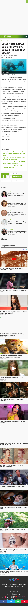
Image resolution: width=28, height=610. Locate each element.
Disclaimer (16, 588)
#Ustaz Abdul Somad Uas (17, 181)
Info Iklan (7, 586)
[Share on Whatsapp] (18, 601)
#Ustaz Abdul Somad (6, 181)
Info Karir (23, 588)
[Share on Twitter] (11, 601)
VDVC (19, 594)
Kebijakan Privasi (7, 588)
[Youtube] (18, 580)
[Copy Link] (24, 601)
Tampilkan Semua (17, 176)
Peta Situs (5, 584)
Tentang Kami (13, 584)
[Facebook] (10, 580)
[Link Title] (1, 36)
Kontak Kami (22, 584)
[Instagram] (15, 580)
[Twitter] (13, 580)
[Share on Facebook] (3, 601)
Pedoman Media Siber (17, 586)
